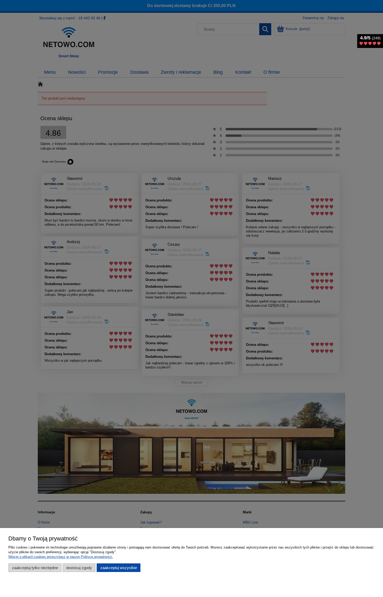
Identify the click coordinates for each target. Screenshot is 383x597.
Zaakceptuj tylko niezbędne (35, 567)
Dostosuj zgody (79, 567)
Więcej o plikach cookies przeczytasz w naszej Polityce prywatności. (60, 557)
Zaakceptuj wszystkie (118, 567)
